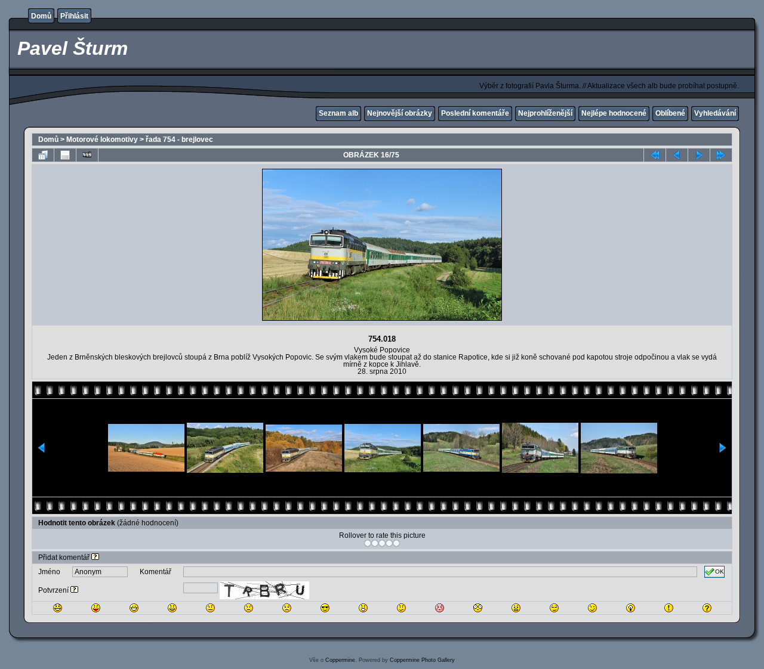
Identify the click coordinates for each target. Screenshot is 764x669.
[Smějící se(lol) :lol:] (57, 607)
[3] (382, 543)
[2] (374, 543)
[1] (367, 543)
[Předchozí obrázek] (677, 155)
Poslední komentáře (475, 113)
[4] (389, 543)
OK (719, 571)
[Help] (95, 557)
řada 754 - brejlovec (179, 139)
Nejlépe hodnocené (613, 113)
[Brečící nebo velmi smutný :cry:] (286, 607)
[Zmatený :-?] (401, 607)
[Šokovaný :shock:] (477, 607)
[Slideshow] (87, 155)
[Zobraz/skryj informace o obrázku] (65, 155)
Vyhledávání (715, 113)
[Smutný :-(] (248, 607)
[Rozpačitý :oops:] (439, 607)
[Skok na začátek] (655, 155)
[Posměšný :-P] (95, 607)
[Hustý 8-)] (325, 607)
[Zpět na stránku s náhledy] (43, 155)
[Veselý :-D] (134, 607)
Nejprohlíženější (545, 113)
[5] (396, 543)
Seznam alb (338, 113)
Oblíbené (670, 113)
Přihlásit (74, 16)
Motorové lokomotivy (102, 139)
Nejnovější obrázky (399, 113)
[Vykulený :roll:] (554, 607)
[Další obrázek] (699, 155)
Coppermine (340, 660)
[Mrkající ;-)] (592, 607)
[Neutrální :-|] (210, 607)
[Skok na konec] (721, 155)
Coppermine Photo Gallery (422, 660)
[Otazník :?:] (707, 607)
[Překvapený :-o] (363, 607)
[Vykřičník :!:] (668, 607)
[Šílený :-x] (516, 607)
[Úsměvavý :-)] (172, 607)
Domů (41, 16)
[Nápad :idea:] (630, 607)
